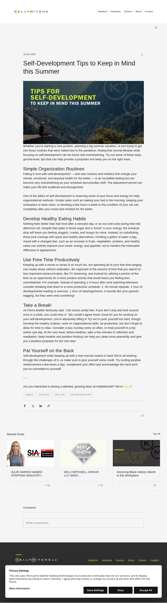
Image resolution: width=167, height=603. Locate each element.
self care (59, 394)
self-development (80, 394)
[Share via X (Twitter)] (32, 405)
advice (29, 394)
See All (156, 433)
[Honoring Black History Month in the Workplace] (136, 453)
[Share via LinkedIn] (40, 405)
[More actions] (142, 54)
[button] (156, 27)
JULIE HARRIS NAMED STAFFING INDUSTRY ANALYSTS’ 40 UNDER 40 (28, 473)
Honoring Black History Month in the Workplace (136, 473)
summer (44, 394)
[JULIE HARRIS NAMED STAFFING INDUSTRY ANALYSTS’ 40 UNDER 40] (30, 453)
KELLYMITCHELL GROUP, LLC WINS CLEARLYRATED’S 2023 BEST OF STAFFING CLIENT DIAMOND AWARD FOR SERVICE (83, 473)
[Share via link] (48, 405)
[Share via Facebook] (24, 405)
